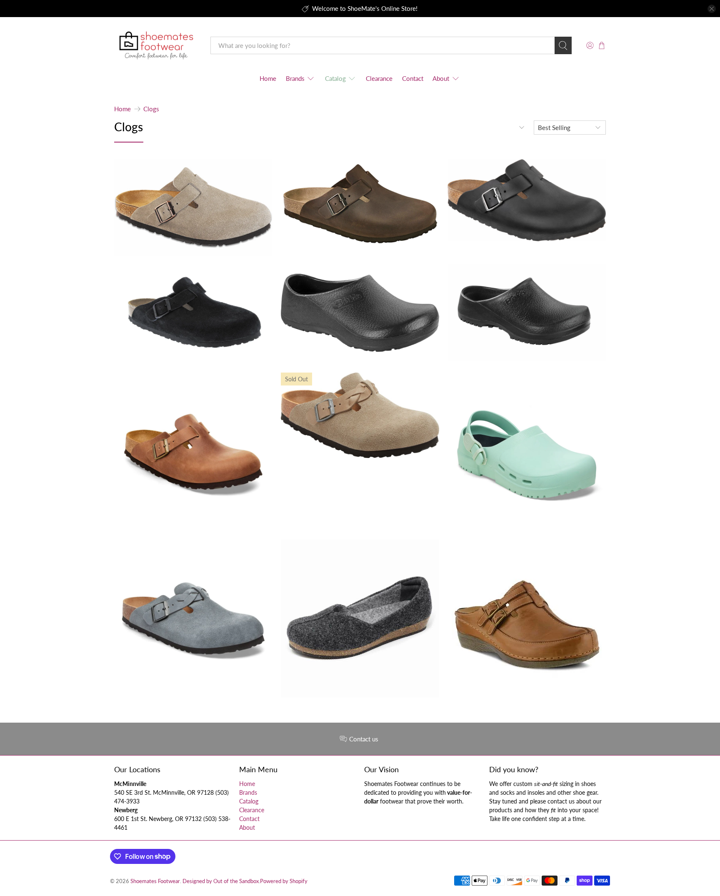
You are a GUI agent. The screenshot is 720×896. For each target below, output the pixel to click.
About (440, 78)
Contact (412, 78)
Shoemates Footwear (155, 881)
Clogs (151, 109)
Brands (295, 78)
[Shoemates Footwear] (156, 46)
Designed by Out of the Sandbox (220, 881)
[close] (712, 9)
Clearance (379, 78)
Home (268, 78)
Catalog (335, 78)
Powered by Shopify (284, 881)
